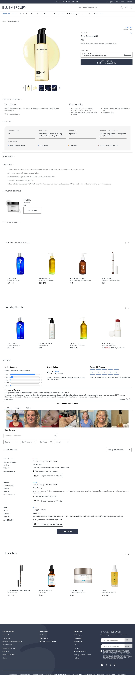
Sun (90, 14)
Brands (39, 14)
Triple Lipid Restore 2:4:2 (78, 592)
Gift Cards (5, 651)
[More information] (132, 29)
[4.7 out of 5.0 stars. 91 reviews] (129, 27)
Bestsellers (24, 14)
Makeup (56, 14)
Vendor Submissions (80, 651)
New (33, 14)
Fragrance (83, 14)
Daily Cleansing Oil (13, 21)
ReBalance (26, 202)
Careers (76, 648)
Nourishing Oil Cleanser (46, 280)
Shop (4, 21)
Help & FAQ (6, 638)
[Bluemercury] (14, 7)
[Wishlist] (126, 7)
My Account (43, 635)
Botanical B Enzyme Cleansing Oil (80, 280)
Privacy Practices (119, 655)
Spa (75, 645)
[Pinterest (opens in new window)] (114, 664)
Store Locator (78, 638)
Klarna (4, 658)
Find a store (127, 55)
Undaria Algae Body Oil (109, 592)
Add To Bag (32, 210)
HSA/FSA (6, 14)
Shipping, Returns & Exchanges (12, 641)
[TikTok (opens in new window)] (110, 664)
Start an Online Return (9, 648)
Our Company (78, 635)
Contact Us (5, 635)
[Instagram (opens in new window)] (102, 664)
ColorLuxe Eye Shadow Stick (111, 280)
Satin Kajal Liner (12, 592)
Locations (130, 2)
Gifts (96, 14)
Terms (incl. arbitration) (108, 658)
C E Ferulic (42, 592)
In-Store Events (78, 641)
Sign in (111, 2)
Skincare (47, 14)
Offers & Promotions (8, 655)
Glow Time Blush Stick (109, 345)
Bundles (15, 14)
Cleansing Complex (13, 280)
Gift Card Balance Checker (48, 641)
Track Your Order (7, 645)
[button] (131, 7)
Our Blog (76, 658)
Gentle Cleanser (44, 345)
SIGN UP (128, 640)
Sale (102, 14)
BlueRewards (120, 2)
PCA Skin (84, 33)
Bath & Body (72, 14)
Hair (63, 14)
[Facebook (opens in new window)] (106, 664)
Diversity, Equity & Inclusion (82, 655)
